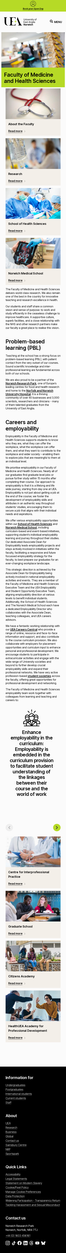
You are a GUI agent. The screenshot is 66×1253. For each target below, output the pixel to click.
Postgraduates (14, 1089)
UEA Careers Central (23, 629)
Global (9, 1136)
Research (11, 1127)
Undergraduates (15, 1085)
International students (19, 1093)
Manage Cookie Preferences (23, 1191)
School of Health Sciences (35, 524)
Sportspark (12, 1153)
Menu (58, 22)
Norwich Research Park (21, 383)
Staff (8, 1102)
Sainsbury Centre (16, 1145)
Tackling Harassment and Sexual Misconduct (33, 1205)
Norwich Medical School (21, 527)
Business (11, 1132)
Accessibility (13, 1174)
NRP (8, 1149)
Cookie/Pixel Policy (17, 1187)
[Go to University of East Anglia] (20, 22)
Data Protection (15, 1196)
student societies (39, 676)
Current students (16, 1098)
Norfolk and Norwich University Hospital (29, 392)
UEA (8, 1123)
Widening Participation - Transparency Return (33, 1200)
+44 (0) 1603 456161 (18, 1235)
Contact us (12, 1140)
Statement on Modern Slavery (24, 1183)
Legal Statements (16, 1178)
